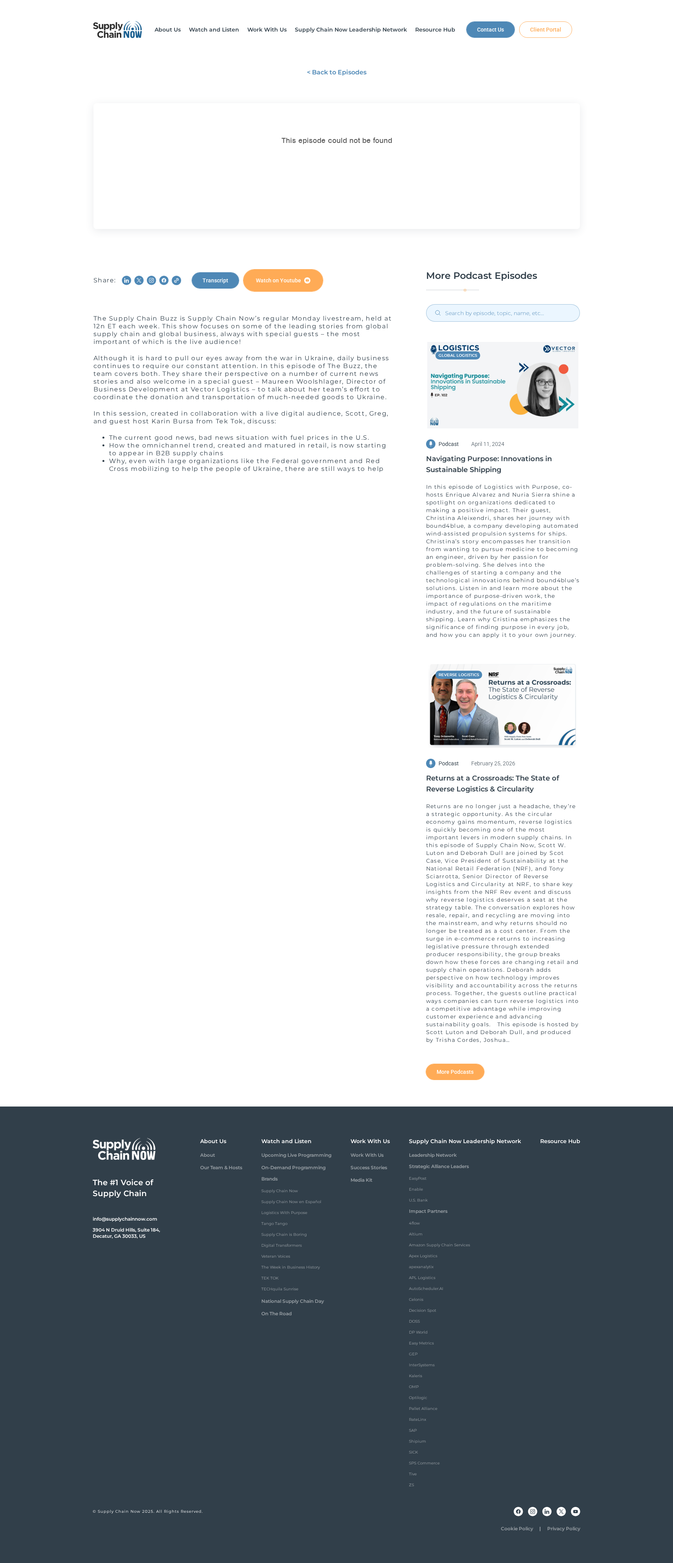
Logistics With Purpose (284, 1212)
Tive (413, 1474)
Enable (416, 1189)
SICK (413, 1452)
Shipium (417, 1441)
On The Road (276, 1313)
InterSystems (422, 1364)
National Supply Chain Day (292, 1301)
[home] (117, 29)
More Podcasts (455, 1072)
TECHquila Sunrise (279, 1289)
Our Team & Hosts (221, 1167)
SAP (413, 1430)
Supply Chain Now (279, 1190)
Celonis (416, 1299)
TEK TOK (269, 1278)
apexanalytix (421, 1266)
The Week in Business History (290, 1267)
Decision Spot (422, 1310)
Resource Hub (560, 1141)
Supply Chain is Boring (284, 1234)
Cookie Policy (517, 1528)
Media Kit (361, 1180)
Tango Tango (274, 1223)
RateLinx (417, 1419)
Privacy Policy (563, 1528)
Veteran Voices (275, 1256)
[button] (168, 29)
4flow (414, 1223)
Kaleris (415, 1375)
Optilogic (418, 1397)
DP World (418, 1332)
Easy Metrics (421, 1343)
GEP (413, 1354)
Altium (416, 1234)
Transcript (215, 280)
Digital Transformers (281, 1245)
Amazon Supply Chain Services (439, 1245)
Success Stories (369, 1167)
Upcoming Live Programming (296, 1155)
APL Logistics (422, 1277)
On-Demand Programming (293, 1167)
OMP (414, 1386)
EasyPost (417, 1178)
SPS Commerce (424, 1463)
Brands (269, 1179)
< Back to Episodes (336, 72)
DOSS (414, 1321)
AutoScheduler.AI (426, 1288)
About (207, 1155)
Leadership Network (433, 1155)
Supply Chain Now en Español (291, 1201)
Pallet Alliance (423, 1408)
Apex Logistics (423, 1255)
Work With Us (367, 1155)
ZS (411, 1484)
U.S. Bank (418, 1200)
